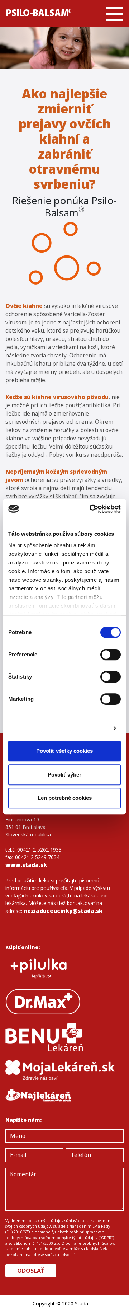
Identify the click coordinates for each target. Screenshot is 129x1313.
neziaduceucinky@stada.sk (63, 911)
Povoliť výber (64, 775)
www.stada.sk (26, 865)
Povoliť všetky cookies (64, 751)
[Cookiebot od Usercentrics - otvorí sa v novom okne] (91, 509)
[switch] (110, 654)
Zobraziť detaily (87, 728)
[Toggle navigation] (114, 13)
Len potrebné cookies (65, 798)
